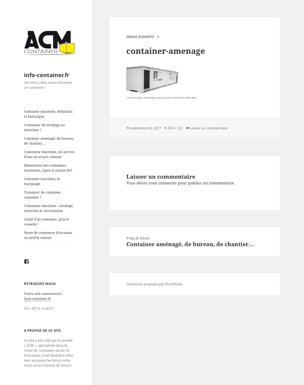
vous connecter (162, 183)
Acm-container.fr (37, 298)
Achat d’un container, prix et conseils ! (46, 221)
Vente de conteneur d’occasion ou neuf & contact (48, 235)
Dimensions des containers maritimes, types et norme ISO (48, 168)
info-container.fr (46, 75)
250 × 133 (175, 128)
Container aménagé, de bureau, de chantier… (49, 141)
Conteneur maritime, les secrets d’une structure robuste (49, 154)
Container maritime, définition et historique (48, 114)
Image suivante (140, 36)
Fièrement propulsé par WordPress (154, 284)
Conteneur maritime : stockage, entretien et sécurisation (49, 208)
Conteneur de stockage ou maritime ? (44, 127)
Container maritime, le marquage (42, 181)
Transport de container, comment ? (43, 195)
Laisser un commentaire (208, 128)
